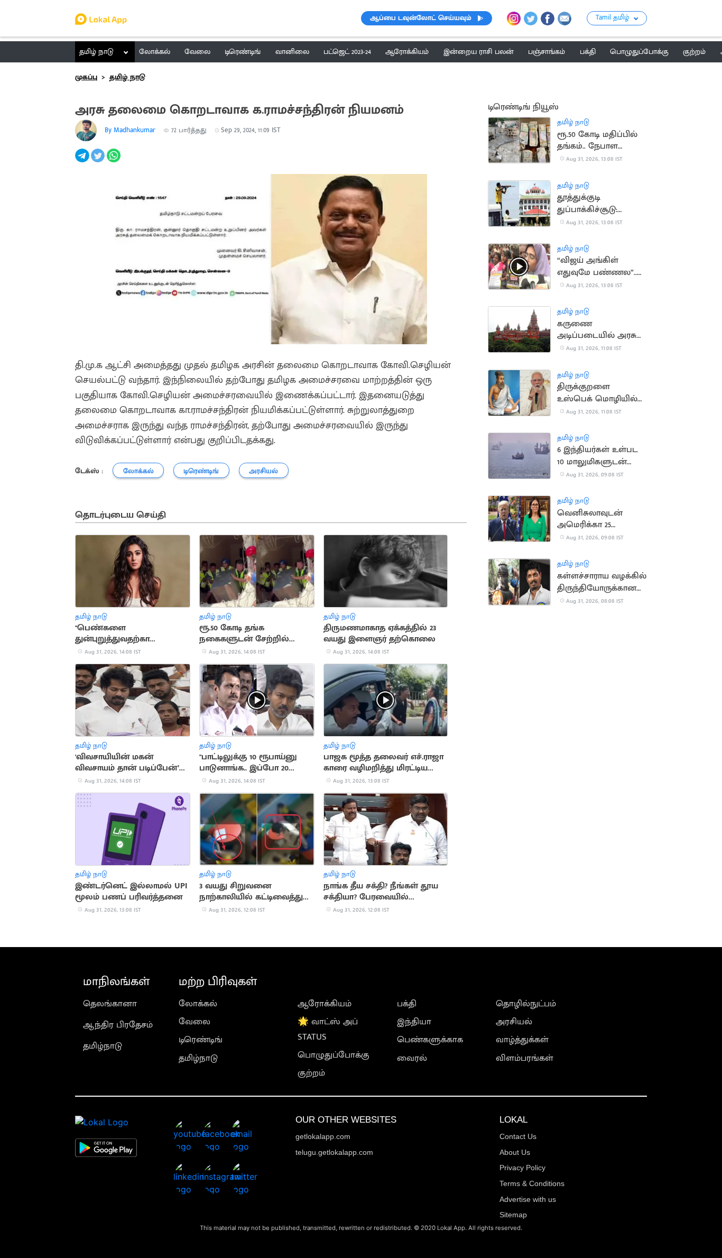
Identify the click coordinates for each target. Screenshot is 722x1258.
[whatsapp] (115, 161)
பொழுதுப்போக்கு (333, 1055)
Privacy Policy (522, 1167)
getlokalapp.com (322, 1136)
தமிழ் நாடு (96, 51)
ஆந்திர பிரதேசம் (118, 1024)
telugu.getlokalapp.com (334, 1152)
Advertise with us (527, 1199)
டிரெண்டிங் (201, 1039)
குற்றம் (311, 1073)
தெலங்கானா (110, 1003)
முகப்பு (86, 77)
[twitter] (99, 161)
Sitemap (513, 1214)
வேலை (194, 1021)
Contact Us (517, 1136)
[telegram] (83, 161)
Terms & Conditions (531, 1183)
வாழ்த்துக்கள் (522, 1039)
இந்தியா (414, 1021)
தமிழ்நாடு (102, 1046)
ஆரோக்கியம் (324, 1003)
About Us (514, 1152)
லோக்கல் (198, 1003)
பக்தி (406, 1003)
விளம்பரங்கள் (524, 1058)
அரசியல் (514, 1021)
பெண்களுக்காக (430, 1039)
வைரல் (412, 1058)
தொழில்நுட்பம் (526, 1003)
